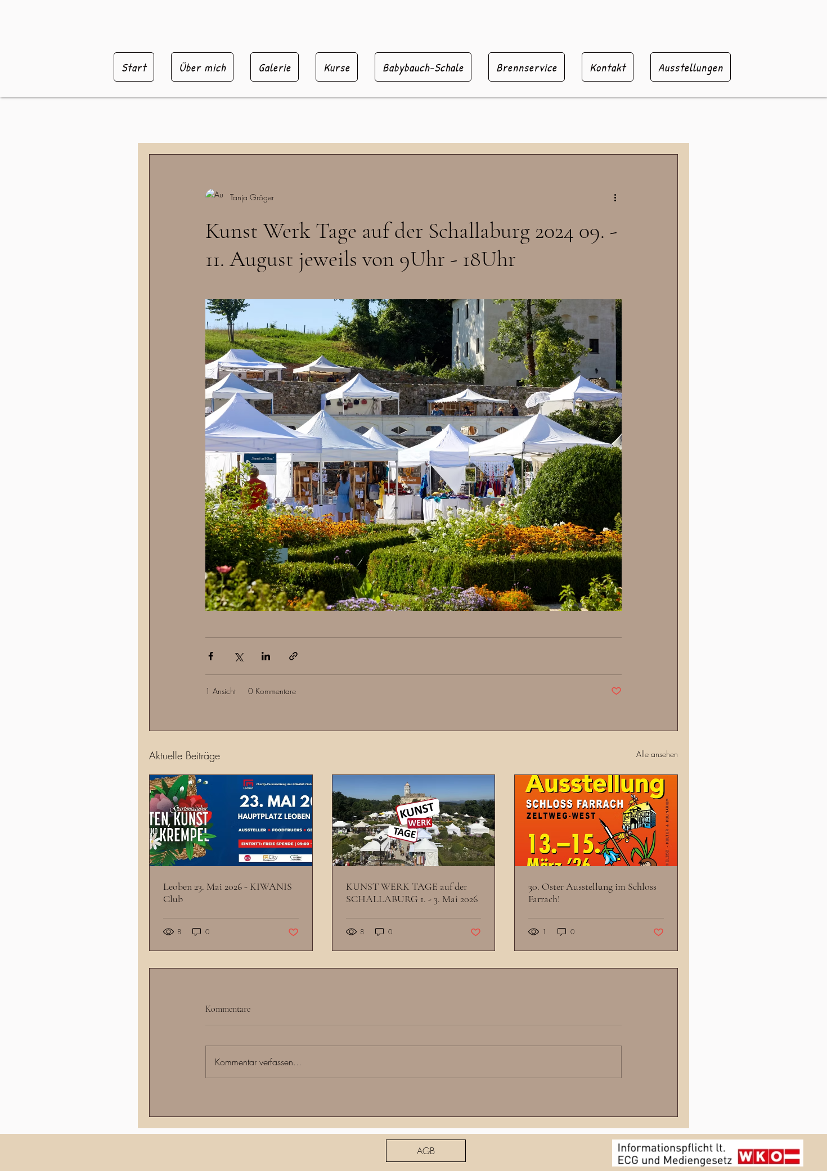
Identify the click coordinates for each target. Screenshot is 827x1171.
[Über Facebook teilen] (210, 656)
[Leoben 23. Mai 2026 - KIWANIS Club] (231, 820)
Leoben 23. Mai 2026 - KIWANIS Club (227, 892)
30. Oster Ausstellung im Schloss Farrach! (592, 892)
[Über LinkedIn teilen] (265, 656)
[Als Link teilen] (293, 656)
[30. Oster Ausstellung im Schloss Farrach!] (596, 820)
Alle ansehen (657, 754)
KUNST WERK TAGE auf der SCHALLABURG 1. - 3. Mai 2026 (412, 892)
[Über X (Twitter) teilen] (238, 656)
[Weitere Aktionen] (615, 197)
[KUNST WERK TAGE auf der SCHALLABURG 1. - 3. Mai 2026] (413, 820)
